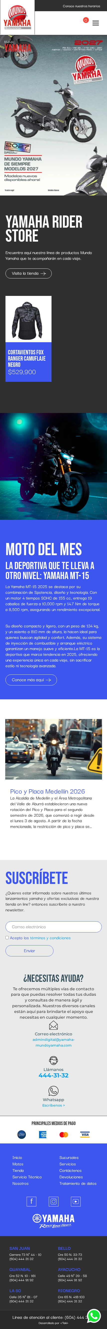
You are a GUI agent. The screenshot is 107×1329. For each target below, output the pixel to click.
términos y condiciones (50, 937)
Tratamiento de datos (78, 1183)
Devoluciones (71, 1176)
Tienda (18, 1170)
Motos (17, 1163)
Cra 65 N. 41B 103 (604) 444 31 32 (71, 1296)
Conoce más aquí (28, 679)
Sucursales (69, 1157)
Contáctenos (70, 1170)
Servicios (67, 1163)
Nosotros (20, 1183)
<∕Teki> (64, 1322)
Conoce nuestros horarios (81, 5)
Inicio (17, 1157)
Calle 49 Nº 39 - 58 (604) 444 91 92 (72, 1274)
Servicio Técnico (27, 1176)
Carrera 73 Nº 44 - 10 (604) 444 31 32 (25, 1253)
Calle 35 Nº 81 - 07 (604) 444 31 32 (23, 1296)
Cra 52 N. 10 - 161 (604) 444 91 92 (22, 1274)
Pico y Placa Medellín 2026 (47, 791)
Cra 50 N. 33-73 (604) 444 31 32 (70, 1253)
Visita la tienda (26, 272)
